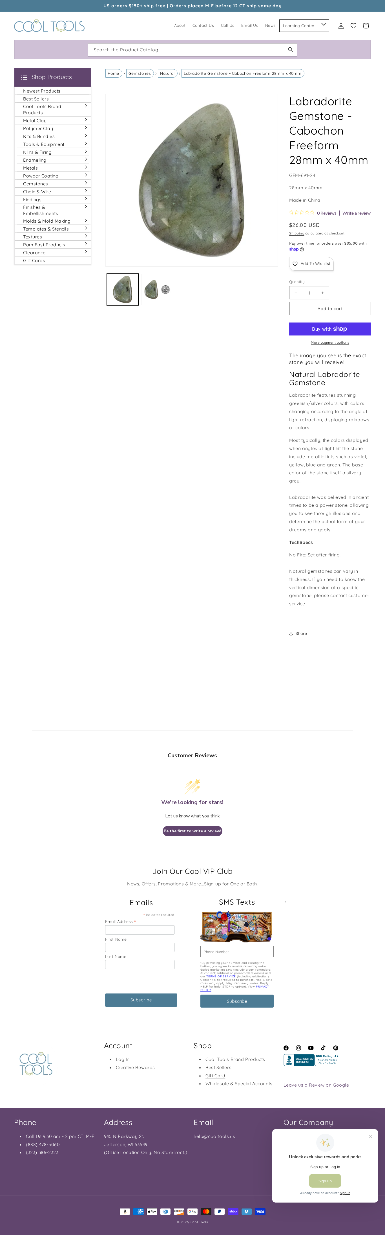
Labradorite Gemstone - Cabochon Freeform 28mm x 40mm (242, 73)
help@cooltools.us (214, 1136)
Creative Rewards (135, 1067)
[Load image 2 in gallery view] (157, 290)
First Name (116, 939)
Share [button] (301, 633)
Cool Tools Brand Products (235, 1059)
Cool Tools (199, 1222)
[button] (323, 23)
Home (113, 73)
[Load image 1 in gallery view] (123, 290)
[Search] (290, 49)
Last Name (115, 956)
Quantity (296, 281)
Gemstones (140, 73)
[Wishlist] (353, 25)
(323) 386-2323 (42, 1152)
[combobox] (192, 49)
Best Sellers (218, 1067)
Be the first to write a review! (192, 831)
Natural (167, 73)
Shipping (296, 233)
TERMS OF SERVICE (221, 976)
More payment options (330, 342)
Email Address (120, 921)
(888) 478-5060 (43, 1144)
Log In (123, 1059)
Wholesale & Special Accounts (239, 1084)
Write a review (356, 213)
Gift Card (215, 1075)
